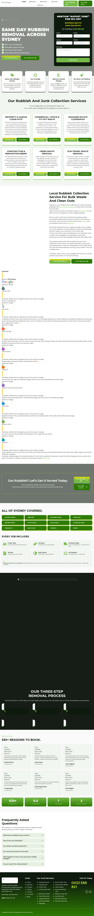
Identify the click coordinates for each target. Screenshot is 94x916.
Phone (76, 40)
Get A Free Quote (84, 3)
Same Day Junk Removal (10, 894)
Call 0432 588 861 (70, 3)
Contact (40, 5)
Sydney (84, 221)
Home (24, 1)
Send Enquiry (73, 60)
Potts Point (83, 211)
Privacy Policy (29, 912)
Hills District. (70, 223)
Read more (46, 458)
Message (59, 47)
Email (75, 33)
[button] (36, 517)
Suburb (58, 40)
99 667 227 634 (8, 898)
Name (58, 33)
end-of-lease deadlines (67, 207)
